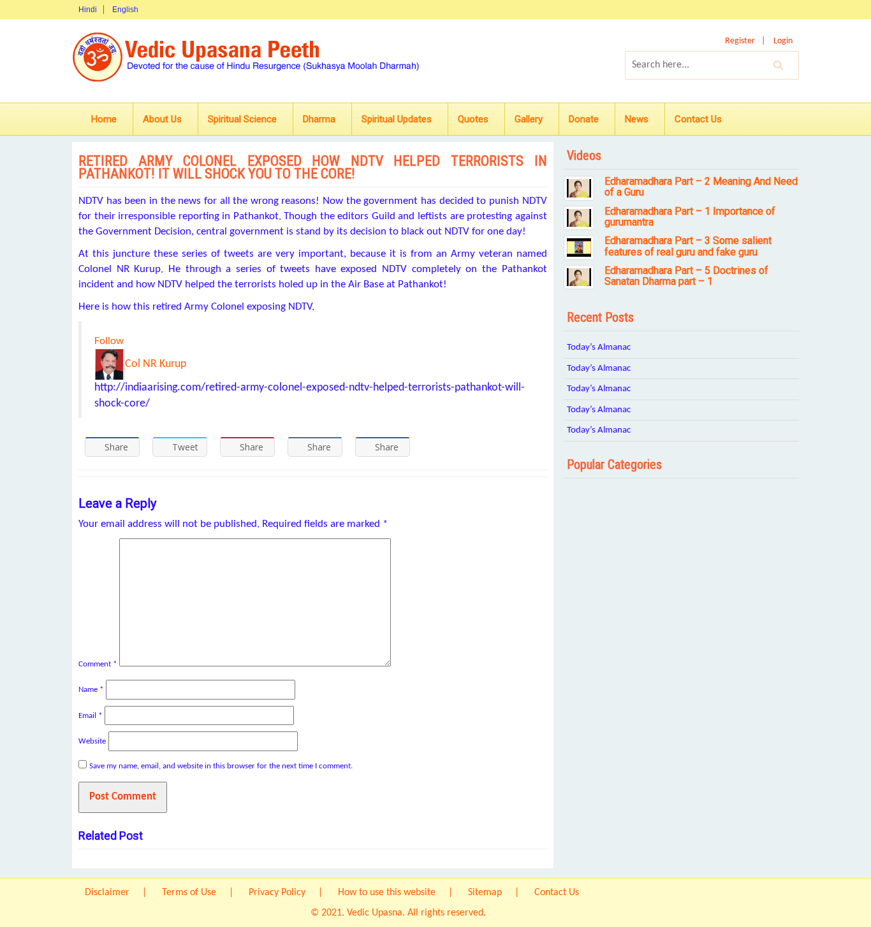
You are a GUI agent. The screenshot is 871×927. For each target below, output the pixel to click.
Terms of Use (189, 892)
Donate (584, 119)
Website (92, 741)
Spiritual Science (242, 119)
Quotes (473, 119)
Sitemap (485, 892)
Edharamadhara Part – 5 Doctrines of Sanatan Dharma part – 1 (686, 276)
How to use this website (386, 892)
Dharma (319, 119)
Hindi (87, 9)
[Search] (778, 65)
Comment (97, 664)
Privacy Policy (277, 892)
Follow (109, 341)
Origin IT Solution (524, 913)
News (636, 119)
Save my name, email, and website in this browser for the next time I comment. (221, 766)
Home (104, 119)
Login (783, 41)
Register (740, 41)
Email (90, 716)
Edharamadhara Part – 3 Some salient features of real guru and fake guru (688, 246)
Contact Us (698, 119)
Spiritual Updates (397, 119)
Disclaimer (107, 892)
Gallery (529, 119)
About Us (162, 119)
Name (90, 690)
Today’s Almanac (599, 347)
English (125, 9)
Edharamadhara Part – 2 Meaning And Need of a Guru (701, 187)
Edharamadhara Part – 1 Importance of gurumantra (689, 217)
